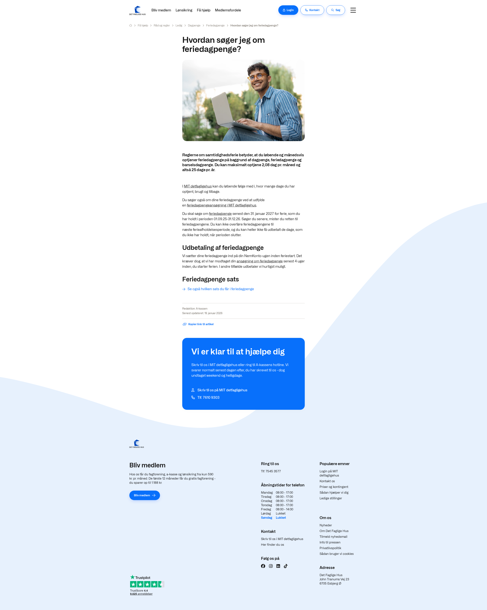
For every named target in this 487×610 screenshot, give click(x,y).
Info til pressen (330, 542)
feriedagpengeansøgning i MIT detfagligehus (221, 205)
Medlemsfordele (228, 10)
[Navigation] (353, 10)
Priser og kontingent (334, 487)
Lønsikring (184, 10)
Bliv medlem (161, 10)
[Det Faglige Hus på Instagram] (271, 566)
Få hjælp (203, 10)
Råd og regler (162, 25)
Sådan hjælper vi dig (334, 492)
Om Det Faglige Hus (334, 531)
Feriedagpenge (215, 25)
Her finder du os (272, 544)
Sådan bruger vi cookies (337, 554)
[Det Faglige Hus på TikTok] (285, 566)
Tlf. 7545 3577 (271, 471)
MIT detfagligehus (198, 186)
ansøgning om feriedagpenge (260, 261)
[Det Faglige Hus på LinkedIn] (278, 566)
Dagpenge (194, 25)
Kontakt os (327, 481)
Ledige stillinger (331, 498)
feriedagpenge (220, 214)
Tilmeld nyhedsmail (333, 537)
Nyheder (326, 525)
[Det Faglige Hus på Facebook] (263, 566)
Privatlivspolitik (330, 548)
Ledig (179, 25)
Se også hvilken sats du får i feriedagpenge (221, 289)
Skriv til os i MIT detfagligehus (282, 539)
